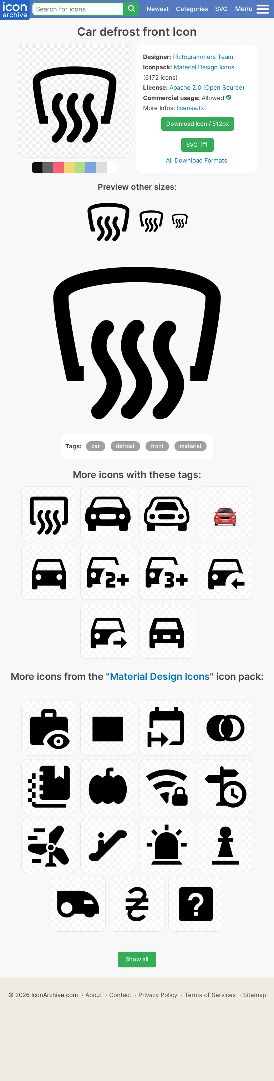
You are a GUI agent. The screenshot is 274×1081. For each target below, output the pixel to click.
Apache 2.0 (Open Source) (206, 87)
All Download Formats (196, 160)
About (93, 994)
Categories (192, 9)
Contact (120, 994)
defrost (125, 446)
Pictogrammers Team (203, 56)
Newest (158, 9)
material (190, 446)
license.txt (191, 107)
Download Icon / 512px (197, 123)
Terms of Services (210, 994)
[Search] (131, 9)
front (157, 446)
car (95, 446)
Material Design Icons (204, 67)
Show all (137, 959)
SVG (221, 9)
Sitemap (254, 994)
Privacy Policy (157, 994)
